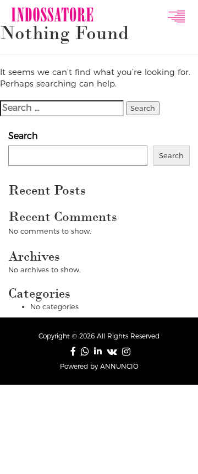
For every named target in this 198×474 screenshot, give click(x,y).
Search (23, 136)
